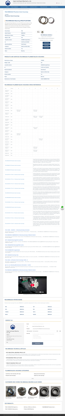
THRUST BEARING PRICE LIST (13, 363)
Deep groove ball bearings (44, 7)
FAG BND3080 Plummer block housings (13, 197)
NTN (6, 309)
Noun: (6, 50)
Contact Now (46, 42)
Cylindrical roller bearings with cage (34, 7)
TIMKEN (6, 311)
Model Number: (8, 33)
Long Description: (8, 39)
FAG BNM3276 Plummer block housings (13, 170)
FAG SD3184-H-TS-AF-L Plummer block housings (14, 183)
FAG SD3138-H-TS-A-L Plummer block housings (14, 212)
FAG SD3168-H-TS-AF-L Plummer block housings (14, 188)
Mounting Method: (8, 44)
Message (28, 333)
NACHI (6, 314)
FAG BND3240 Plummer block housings (13, 160)
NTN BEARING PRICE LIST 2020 (46, 40)
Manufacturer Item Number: (10, 79)
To (27, 326)
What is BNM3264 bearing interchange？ (46, 38)
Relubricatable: (8, 48)
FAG (34, 309)
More (33, 378)
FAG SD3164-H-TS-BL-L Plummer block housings (14, 218)
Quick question (29, 331)
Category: (7, 46)
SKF (34, 306)
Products (7, 9)
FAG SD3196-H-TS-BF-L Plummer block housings (14, 223)
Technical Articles (24, 7)
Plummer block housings (55, 7)
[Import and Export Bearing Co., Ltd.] (8, 3)
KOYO (34, 311)
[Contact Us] (62, 208)
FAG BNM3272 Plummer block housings (13, 165)
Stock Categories (14, 7)
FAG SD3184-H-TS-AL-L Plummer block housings (14, 179)
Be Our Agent (46, 47)
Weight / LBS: (7, 37)
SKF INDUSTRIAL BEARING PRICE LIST (15, 352)
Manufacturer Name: (9, 35)
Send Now (37, 343)
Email (27, 324)
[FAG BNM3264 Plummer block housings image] (46, 20)
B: (5, 42)
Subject (28, 328)
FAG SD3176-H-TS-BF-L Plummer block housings (14, 174)
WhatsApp (46, 45)
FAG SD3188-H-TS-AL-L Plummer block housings (14, 202)
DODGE (34, 314)
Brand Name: (7, 30)
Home (7, 7)
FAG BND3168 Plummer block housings (12, 193)
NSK (6, 306)
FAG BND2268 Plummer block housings (13, 207)
